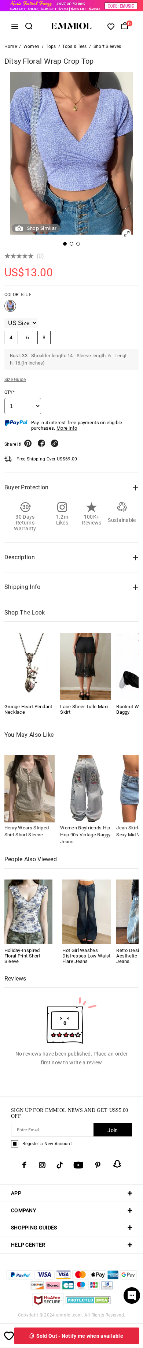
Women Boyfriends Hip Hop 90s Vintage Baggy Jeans (85, 834)
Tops (51, 46)
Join (112, 1130)
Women (31, 46)
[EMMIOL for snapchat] (117, 1163)
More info (66, 428)
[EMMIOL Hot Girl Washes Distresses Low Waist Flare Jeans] (86, 911)
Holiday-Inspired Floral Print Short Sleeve (22, 956)
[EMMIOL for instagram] (42, 1165)
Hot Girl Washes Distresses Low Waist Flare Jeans (86, 956)
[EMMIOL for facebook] (24, 1165)
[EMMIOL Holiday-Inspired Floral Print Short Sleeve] (28, 911)
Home (10, 46)
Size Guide (15, 379)
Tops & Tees (74, 46)
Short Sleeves (107, 46)
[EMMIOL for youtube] (78, 1165)
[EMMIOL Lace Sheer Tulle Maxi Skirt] (85, 666)
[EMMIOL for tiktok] (59, 1165)
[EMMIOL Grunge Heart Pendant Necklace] (29, 666)
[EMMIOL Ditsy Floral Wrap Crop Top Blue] (10, 309)
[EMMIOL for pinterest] (98, 1165)
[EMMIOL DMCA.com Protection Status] (88, 1304)
